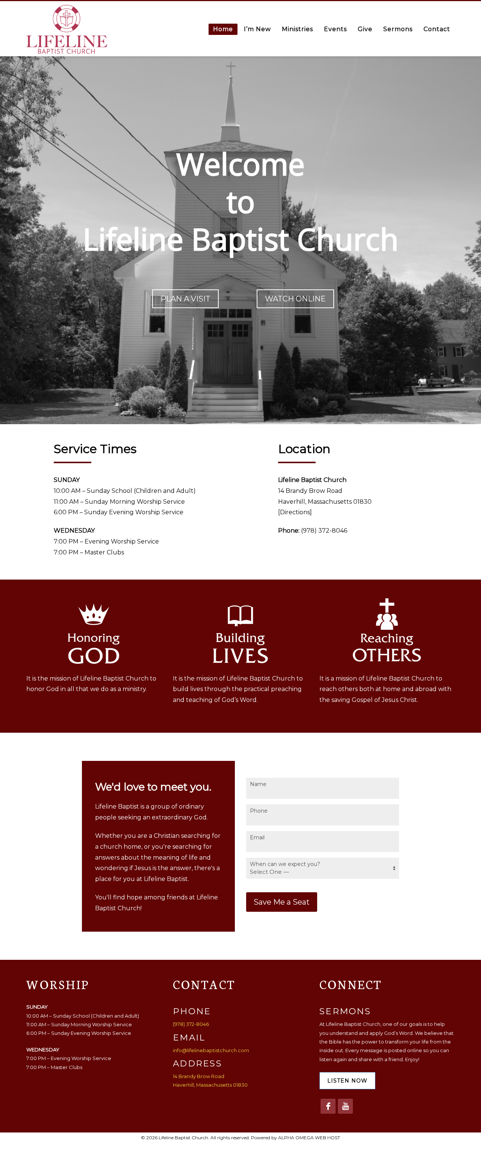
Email (257, 837)
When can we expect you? (285, 864)
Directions (295, 512)
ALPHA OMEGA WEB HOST (309, 1137)
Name (258, 784)
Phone (259, 810)
